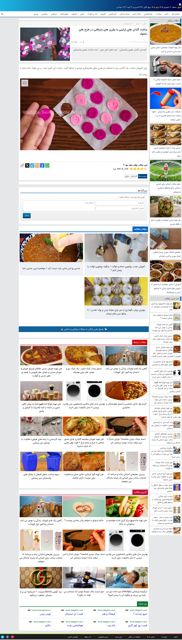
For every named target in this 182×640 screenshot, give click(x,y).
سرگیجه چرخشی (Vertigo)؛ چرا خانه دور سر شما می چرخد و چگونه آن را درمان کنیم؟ (126, 593)
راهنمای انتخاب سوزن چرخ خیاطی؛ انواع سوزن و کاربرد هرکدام (167, 254)
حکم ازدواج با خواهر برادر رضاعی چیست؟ (83, 520)
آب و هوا (88, 637)
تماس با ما (151, 637)
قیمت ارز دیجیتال (74, 614)
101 (75, 42)
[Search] (2, 14)
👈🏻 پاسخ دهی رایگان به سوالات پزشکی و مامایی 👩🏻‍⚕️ (84, 329)
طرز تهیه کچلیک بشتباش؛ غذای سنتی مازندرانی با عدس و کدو (166, 49)
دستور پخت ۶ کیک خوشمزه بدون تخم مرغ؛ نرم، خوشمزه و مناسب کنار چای (166, 151)
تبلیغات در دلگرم (134, 637)
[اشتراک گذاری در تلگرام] (32, 165)
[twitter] (2, 637)
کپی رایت (118, 637)
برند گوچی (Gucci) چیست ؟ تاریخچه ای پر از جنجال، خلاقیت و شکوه (41, 593)
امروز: (179, 7)
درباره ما (164, 637)
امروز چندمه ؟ (140, 614)
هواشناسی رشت (75, 625)
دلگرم (48, 625)
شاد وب (111, 625)
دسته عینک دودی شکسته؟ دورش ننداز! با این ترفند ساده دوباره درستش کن (84, 556)
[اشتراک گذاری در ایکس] (27, 165)
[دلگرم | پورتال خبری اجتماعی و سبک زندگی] (177, 5)
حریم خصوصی (103, 637)
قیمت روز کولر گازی (137, 625)
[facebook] (7, 637)
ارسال (27, 215)
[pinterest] (12, 637)
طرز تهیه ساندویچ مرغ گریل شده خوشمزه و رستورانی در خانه (126, 522)
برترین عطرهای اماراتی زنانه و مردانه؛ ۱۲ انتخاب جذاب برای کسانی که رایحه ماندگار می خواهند (40, 558)
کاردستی (134, 176)
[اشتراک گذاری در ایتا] (37, 165)
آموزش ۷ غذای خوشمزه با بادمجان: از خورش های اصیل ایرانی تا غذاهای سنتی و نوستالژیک (166, 288)
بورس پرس (45, 614)
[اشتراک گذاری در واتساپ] (47, 165)
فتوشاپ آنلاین (73, 637)
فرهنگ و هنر (108, 614)
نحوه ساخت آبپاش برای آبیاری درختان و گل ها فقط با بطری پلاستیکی (168, 188)
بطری (127, 176)
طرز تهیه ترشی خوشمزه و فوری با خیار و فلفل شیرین (166, 222)
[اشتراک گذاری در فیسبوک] (42, 165)
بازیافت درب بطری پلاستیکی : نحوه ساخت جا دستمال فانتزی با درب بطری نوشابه (166, 115)
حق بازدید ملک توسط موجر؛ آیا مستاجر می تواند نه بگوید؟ (84, 593)
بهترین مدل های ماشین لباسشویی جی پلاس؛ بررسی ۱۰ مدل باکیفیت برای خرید (127, 556)
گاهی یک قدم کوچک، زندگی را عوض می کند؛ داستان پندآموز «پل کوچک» (41, 522)
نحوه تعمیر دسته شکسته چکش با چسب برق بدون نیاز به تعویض (167, 81)
